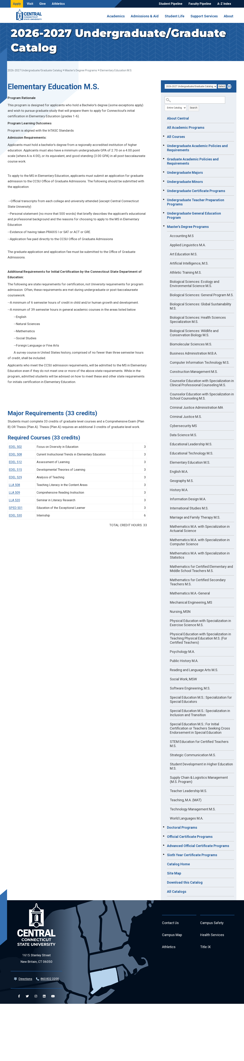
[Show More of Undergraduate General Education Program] (164, 213)
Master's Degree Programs (81, 70)
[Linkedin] (44, 996)
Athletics (58, 4)
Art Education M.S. (183, 254)
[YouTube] (53, 996)
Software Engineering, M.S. (190, 688)
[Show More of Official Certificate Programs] (164, 836)
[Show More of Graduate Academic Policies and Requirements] (164, 159)
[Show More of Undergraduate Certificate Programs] (164, 190)
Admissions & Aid (145, 16)
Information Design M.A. (188, 499)
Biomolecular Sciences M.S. (191, 344)
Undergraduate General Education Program (194, 215)
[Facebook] (19, 996)
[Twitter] (27, 996)
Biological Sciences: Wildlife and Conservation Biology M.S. (194, 333)
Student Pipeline (170, 4)
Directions (25, 979)
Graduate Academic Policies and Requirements (193, 161)
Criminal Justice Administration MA (196, 407)
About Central (178, 118)
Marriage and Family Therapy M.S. (195, 517)
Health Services (212, 935)
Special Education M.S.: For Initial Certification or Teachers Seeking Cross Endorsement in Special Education (200, 728)
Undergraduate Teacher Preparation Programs (195, 202)
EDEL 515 (15, 469)
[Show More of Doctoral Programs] (164, 827)
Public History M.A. (184, 661)
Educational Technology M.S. (191, 453)
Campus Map (172, 935)
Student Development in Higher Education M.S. (201, 766)
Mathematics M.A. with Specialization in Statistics (200, 555)
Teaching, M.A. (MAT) (185, 800)
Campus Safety (212, 923)
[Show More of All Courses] (164, 136)
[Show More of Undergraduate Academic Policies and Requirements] (164, 145)
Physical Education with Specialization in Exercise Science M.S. (200, 623)
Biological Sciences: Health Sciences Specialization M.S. (198, 319)
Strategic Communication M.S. (193, 755)
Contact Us (170, 923)
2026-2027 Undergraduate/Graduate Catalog (35, 70)
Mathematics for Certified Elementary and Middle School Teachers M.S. (201, 569)
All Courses (176, 137)
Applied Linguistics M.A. (188, 245)
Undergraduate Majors (185, 173)
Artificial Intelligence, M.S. (189, 263)
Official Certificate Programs (190, 837)
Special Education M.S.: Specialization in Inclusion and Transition (200, 713)
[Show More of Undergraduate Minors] (164, 181)
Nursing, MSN (180, 612)
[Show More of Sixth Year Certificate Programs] (164, 854)
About (228, 16)
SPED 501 (15, 508)
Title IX (205, 947)
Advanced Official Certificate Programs (198, 846)
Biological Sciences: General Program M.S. (202, 295)
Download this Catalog (185, 882)
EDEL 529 (15, 477)
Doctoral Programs (182, 827)
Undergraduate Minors (185, 182)
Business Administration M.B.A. (193, 353)
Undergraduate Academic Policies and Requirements (197, 148)
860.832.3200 (50, 979)
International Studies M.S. (189, 508)
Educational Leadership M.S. (191, 444)
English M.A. (179, 472)
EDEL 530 (15, 515)
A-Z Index (224, 4)
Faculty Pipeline (200, 4)
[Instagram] (36, 996)
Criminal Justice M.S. (186, 417)
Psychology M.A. (182, 652)
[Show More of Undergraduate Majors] (164, 172)
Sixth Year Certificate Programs (192, 855)
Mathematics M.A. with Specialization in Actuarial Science (200, 528)
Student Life (174, 16)
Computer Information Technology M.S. (199, 362)
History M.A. (179, 490)
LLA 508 (14, 485)
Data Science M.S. (183, 435)
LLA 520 (14, 500)
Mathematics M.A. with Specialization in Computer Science (200, 542)
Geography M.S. (181, 481)
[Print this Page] (230, 87)
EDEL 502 (15, 447)
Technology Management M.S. (193, 809)
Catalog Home (178, 864)
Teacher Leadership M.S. (188, 791)
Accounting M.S (182, 236)
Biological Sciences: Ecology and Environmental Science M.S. (194, 284)
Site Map (174, 873)
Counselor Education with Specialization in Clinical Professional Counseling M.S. (202, 383)
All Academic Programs (185, 127)
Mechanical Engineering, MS (191, 602)
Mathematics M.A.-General (190, 593)
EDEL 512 (15, 462)
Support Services (204, 16)
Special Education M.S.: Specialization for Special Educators (201, 699)
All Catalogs (176, 892)
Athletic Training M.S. (185, 272)
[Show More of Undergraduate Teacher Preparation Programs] (164, 199)
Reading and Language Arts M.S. (194, 670)
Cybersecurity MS (183, 426)
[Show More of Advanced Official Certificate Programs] (164, 845)
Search (193, 107)
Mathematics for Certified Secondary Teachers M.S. (198, 582)
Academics (116, 16)
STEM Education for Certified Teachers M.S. (199, 744)
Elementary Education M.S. (190, 462)
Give (42, 4)
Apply (17, 4)
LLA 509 (14, 492)
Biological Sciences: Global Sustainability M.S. (200, 306)
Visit (30, 4)
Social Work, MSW (183, 679)
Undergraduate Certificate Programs (196, 191)
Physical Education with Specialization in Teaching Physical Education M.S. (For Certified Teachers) (200, 638)
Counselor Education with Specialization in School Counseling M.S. (202, 396)
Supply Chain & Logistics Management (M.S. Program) (199, 779)
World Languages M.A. (186, 818)
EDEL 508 (15, 454)
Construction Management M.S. (194, 372)
